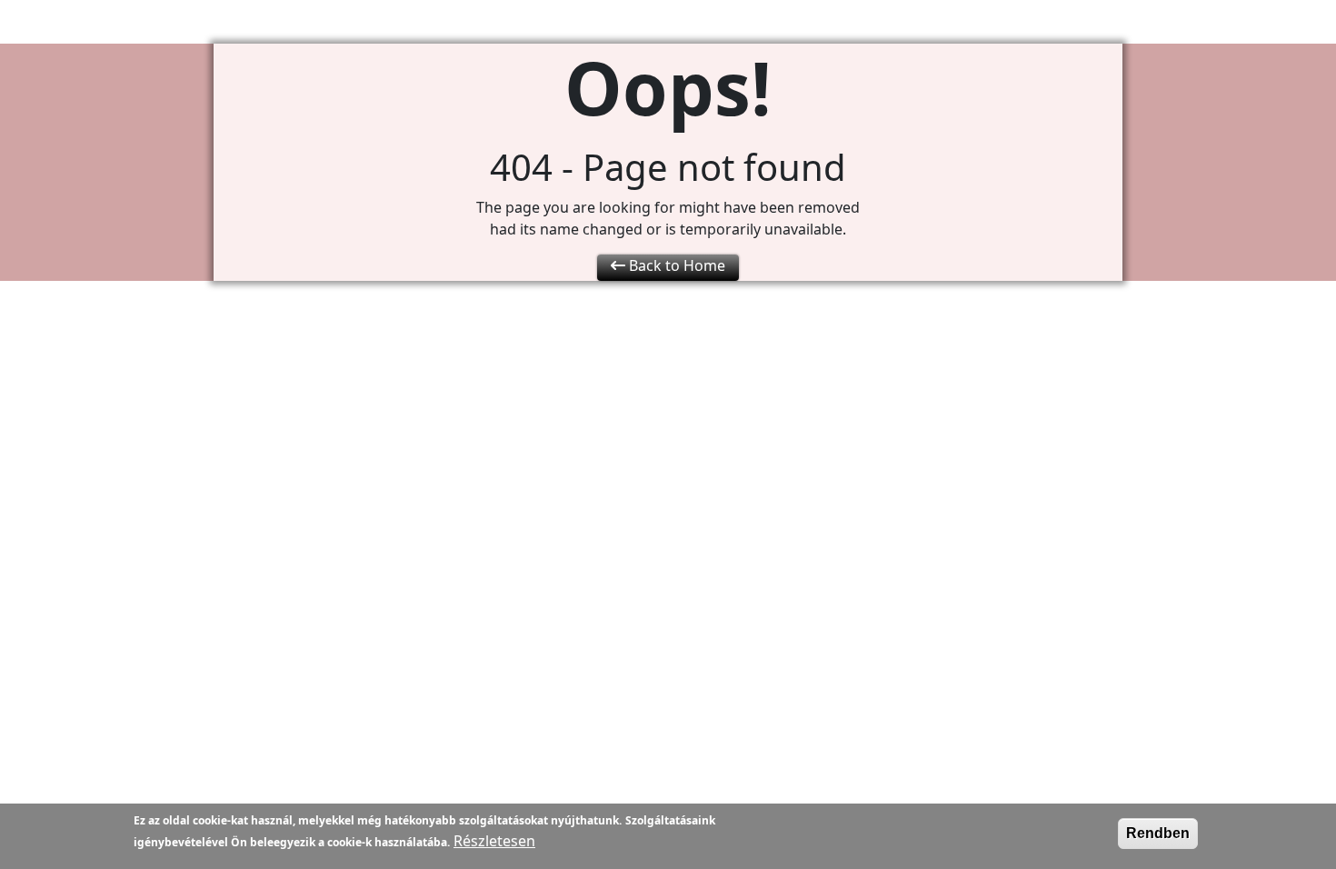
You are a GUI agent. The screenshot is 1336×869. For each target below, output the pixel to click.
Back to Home (675, 265)
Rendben (1158, 833)
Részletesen (494, 841)
